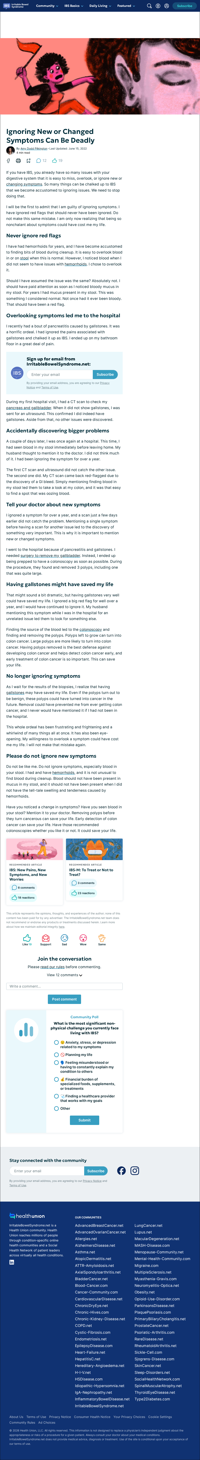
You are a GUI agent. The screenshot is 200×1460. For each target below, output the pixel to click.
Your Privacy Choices (129, 1417)
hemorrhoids (76, 264)
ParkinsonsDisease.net (154, 1305)
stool (24, 258)
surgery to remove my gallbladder (50, 555)
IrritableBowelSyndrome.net (99, 1406)
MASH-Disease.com (152, 1245)
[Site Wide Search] (149, 6)
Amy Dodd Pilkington (34, 148)
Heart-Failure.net (90, 1352)
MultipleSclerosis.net (153, 1272)
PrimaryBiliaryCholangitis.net (160, 1319)
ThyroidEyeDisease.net (155, 1392)
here (61, 926)
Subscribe (105, 374)
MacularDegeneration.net (157, 1239)
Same (100, 940)
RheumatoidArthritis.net (156, 1345)
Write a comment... (25, 986)
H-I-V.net (83, 1372)
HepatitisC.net (87, 1359)
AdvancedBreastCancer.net (99, 1225)
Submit (85, 1120)
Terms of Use (49, 387)
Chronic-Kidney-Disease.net (100, 1319)
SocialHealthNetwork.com (157, 1379)
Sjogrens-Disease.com (154, 1359)
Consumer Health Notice (92, 1417)
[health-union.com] (27, 1217)
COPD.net (83, 1325)
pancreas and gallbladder (28, 408)
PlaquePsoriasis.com (153, 1312)
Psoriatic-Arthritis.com (155, 1332)
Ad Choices (46, 1422)
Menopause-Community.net (159, 1252)
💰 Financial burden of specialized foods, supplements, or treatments (87, 1084)
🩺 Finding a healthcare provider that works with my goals (87, 1098)
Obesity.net (145, 1292)
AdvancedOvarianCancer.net (100, 1232)
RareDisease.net (149, 1339)
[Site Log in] (166, 6)
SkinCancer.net (148, 1365)
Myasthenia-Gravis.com (156, 1279)
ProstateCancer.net (152, 1325)
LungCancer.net (148, 1225)
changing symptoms (24, 184)
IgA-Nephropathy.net (93, 1392)
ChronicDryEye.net (91, 1305)
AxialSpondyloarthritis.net (98, 1272)
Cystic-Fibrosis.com (93, 1332)
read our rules (52, 967)
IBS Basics (71, 6)
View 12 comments (63, 975)
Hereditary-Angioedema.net (99, 1365)
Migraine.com (147, 1265)
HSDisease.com (89, 1379)
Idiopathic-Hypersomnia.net (99, 1386)
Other (65, 1108)
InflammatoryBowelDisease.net (102, 1399)
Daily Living (98, 6)
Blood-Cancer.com (91, 1285)
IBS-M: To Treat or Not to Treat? (91, 872)
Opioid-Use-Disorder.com (157, 1299)
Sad (62, 940)
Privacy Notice (92, 1180)
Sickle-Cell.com (148, 1352)
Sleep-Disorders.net (152, 1372)
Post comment (64, 999)
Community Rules (22, 1422)
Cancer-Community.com (96, 1292)
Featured (124, 6)
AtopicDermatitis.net (93, 1259)
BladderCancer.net (91, 1279)
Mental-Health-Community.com (162, 1259)
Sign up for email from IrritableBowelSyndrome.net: (59, 362)
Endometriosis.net (91, 1339)
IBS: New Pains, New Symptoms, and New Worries (28, 875)
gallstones (15, 692)
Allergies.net (86, 1239)
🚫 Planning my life (76, 1055)
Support (44, 940)
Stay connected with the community (48, 1160)
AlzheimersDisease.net (95, 1245)
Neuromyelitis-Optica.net (157, 1285)
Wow (81, 940)
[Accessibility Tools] (158, 6)
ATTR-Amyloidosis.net (94, 1265)
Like (25, 940)
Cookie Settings (160, 1417)
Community (45, 6)
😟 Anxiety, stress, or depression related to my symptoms (88, 1044)
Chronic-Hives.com (92, 1312)
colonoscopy (90, 629)
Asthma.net (85, 1252)
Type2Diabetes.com (152, 1399)
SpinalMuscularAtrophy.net (158, 1386)
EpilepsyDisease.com (94, 1345)
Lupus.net (143, 1232)
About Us (16, 1417)
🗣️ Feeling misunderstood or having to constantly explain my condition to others (87, 1067)
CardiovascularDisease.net (98, 1299)
